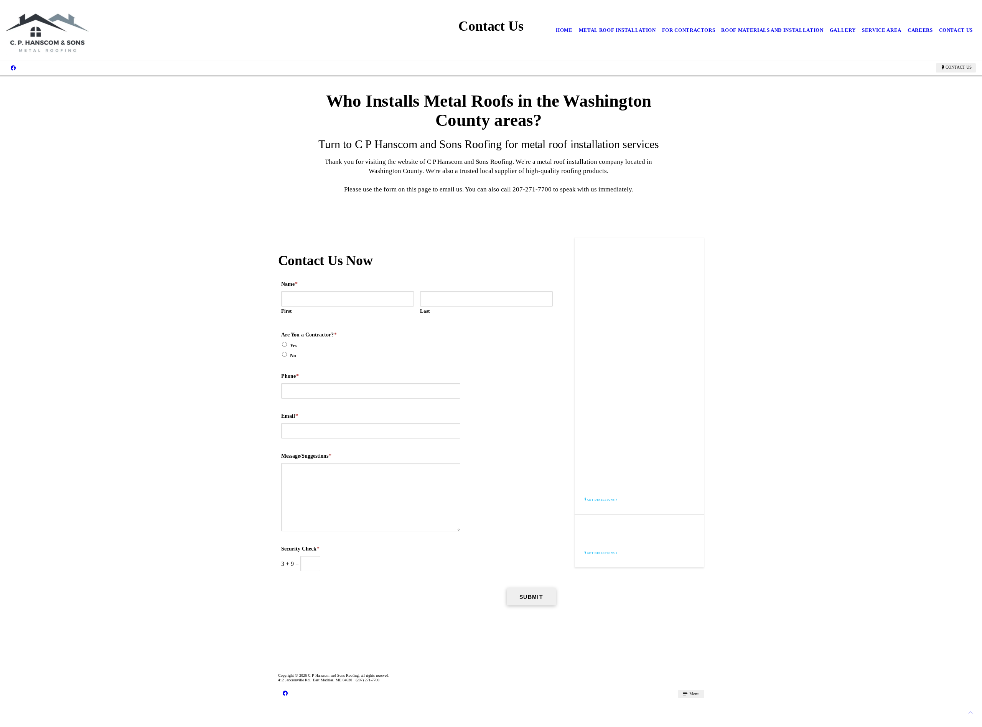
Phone (290, 376)
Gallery (843, 30)
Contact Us (956, 30)
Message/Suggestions (306, 456)
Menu (694, 693)
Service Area (881, 30)
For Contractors (688, 30)
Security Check (300, 549)
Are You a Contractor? (309, 335)
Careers (920, 30)
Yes (293, 345)
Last (425, 311)
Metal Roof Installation (617, 30)
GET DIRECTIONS (601, 499)
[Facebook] (13, 67)
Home (564, 30)
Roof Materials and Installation (772, 30)
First (286, 311)
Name (289, 284)
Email (289, 416)
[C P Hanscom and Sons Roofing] (47, 30)
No (293, 355)
